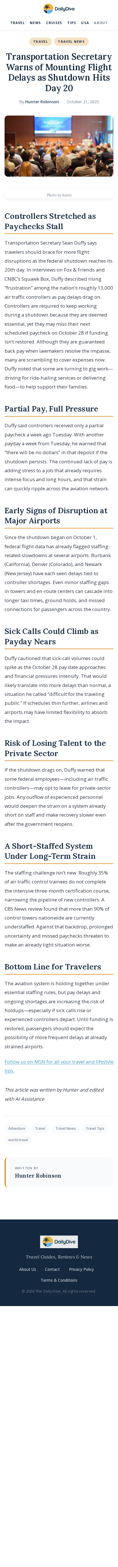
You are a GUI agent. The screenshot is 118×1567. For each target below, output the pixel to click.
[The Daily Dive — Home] (59, 9)
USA (85, 23)
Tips (71, 23)
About (101, 23)
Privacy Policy (81, 1269)
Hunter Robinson (42, 101)
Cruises (54, 23)
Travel (17, 23)
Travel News (71, 41)
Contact (52, 1269)
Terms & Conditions (59, 1280)
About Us (27, 1269)
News (35, 23)
